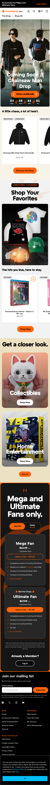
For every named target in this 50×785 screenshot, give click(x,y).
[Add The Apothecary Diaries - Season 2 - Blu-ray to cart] (33, 279)
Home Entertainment (10, 722)
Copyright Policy (8, 747)
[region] (26, 140)
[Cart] (47, 11)
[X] (9, 703)
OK (25, 778)
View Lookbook (25, 94)
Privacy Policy (7, 751)
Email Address (7, 686)
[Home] (12, 11)
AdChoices (6, 739)
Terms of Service (8, 754)
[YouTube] (23, 703)
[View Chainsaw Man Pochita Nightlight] (14, 254)
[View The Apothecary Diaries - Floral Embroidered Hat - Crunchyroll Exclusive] (34, 247)
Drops (4, 714)
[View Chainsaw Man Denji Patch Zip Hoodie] (19, 134)
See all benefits (16, 579)
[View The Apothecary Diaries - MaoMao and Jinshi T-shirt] (34, 222)
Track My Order (33, 718)
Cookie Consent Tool (10, 743)
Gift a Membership (34, 725)
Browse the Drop (25, 170)
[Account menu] (28, 11)
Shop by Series (7, 725)
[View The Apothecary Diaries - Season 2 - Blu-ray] (19, 292)
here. (17, 772)
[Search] (34, 11)
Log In (25, 663)
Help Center (31, 714)
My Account (31, 722)
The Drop (6, 16)
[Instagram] (16, 703)
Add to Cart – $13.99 (25, 556)
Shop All (18, 16)
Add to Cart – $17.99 (25, 609)
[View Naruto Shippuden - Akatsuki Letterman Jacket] (23, 239)
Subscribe (40, 690)
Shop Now (25, 329)
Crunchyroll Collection (10, 718)
